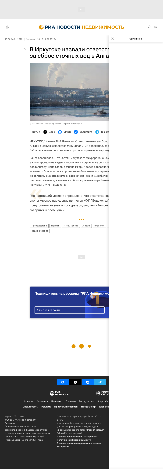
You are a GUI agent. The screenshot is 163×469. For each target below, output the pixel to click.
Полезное (70, 401)
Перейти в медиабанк (72, 124)
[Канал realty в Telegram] (100, 382)
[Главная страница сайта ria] (57, 27)
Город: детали (86, 401)
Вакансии (10, 423)
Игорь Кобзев (71, 225)
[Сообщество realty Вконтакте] (88, 382)
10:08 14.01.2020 (13, 39)
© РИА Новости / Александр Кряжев (45, 124)
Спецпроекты (30, 406)
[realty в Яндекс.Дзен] (75, 382)
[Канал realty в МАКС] (63, 382)
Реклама (46, 406)
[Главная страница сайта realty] (81, 27)
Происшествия (39, 225)
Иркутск (55, 225)
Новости (28, 401)
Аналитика (42, 401)
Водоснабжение (40, 230)
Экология (99, 225)
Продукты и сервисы (66, 406)
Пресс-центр (88, 406)
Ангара (86, 225)
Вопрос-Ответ (105, 401)
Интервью (56, 401)
